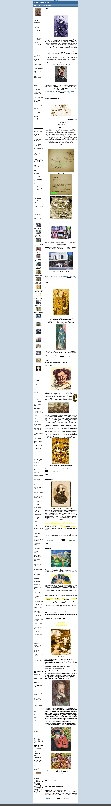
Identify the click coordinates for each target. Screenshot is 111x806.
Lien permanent (47, 540)
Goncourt (35, 786)
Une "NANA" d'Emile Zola (37, 615)
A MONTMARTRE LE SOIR (38, 387)
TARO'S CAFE (36, 211)
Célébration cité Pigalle (38, 342)
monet (59, 91)
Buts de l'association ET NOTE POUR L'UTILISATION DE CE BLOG (38, 25)
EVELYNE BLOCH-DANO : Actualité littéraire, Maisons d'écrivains (37, 77)
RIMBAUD (36, 787)
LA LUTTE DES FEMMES (37, 469)
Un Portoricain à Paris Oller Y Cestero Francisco (54, 786)
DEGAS (52, 779)
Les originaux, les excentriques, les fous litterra (56, 468)
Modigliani (62, 355)
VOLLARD (48, 779)
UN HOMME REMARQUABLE (38, 604)
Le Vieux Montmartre (37, 89)
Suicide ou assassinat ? (37, 581)
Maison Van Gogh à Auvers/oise (38, 97)
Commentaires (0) (50, 92)
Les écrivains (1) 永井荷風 (37, 514)
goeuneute (70, 276)
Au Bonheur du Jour (36, 396)
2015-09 (35, 717)
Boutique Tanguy (36, 406)
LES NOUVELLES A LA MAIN (38, 523)
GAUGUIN (36, 790)
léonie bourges (67, 276)
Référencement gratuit (53, 0)
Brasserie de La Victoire (37, 640)
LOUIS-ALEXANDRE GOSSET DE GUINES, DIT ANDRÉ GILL (56, 362)
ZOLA (40, 785)
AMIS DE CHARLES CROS (38, 131)
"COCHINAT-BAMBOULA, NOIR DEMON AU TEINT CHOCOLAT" (38, 655)
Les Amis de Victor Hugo (37, 186)
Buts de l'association (37, 408)
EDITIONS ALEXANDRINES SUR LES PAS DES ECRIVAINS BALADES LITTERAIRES (38, 160)
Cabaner (71, 468)
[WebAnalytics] (60, 0)
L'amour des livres (36, 536)
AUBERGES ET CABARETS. (38, 398)
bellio (61, 91)
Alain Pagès (36, 780)
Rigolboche (35, 579)
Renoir (66, 468)
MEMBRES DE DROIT (37, 30)
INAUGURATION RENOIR (37, 176)
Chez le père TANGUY (37, 415)
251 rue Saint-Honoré (37, 378)
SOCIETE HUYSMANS (37, 112)
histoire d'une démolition (37, 451)
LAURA (35, 183)
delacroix (63, 91)
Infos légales (35, 457)
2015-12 (35, 714)
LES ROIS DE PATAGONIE (37, 531)
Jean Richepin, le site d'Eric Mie (38, 83)
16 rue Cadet (35, 376)
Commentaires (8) (47, 798)
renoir (64, 276)
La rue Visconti (36, 85)
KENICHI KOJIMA (48, 284)
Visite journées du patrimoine (38, 634)
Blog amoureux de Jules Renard (38, 68)
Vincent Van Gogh (36, 631)
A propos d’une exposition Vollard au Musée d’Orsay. (55, 618)
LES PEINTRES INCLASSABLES (38, 528)
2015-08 (35, 719)
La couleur (35, 465)
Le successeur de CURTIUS (38, 501)
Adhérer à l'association (37, 22)
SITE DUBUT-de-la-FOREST (38, 105)
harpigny (74, 276)
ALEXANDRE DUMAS (38, 781)
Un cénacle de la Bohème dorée (38, 601)
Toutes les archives (36, 725)
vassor (37, 731)
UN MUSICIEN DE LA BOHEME (38, 607)
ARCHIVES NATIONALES (37, 757)
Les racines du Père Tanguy (38, 188)
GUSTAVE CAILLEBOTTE (51, 611)
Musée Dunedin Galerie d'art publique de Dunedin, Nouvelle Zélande (38, 196)
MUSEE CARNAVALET (37, 766)
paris (35, 784)
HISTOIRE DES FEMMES (37, 448)
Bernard (35, 693)
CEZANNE (36, 785)
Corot (39, 788)
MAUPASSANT (36, 782)
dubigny (62, 276)
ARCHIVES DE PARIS (37, 753)
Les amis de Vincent (52, 276)
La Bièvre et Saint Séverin (37, 460)
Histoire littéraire (36, 453)
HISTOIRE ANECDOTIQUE (38, 445)
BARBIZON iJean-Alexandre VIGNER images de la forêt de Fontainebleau (38, 157)
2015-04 (35, 723)
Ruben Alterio (36, 209)
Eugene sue (40, 787)
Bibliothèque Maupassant (37, 66)
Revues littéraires (36, 578)
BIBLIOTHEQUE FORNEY (37, 758)
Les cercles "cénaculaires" (37, 507)
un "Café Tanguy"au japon (37, 218)
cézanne (68, 91)
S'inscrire (39, 36)
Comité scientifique (36, 27)
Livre (34, 534)
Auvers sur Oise (36, 399)
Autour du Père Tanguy (41, 2)
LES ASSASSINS (36, 504)
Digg (72, 92)
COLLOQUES (36, 421)
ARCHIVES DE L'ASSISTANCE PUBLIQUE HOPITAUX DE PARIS (38, 751)
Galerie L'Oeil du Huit (37, 674)
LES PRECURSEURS (37, 530)
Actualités (35, 390)
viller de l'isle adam (72, 91)
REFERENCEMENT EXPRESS (38, 206)
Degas (67, 355)
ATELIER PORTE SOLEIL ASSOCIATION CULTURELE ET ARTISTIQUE (38, 148)
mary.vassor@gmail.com (38, 705)
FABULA (35, 170)
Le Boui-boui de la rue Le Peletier (38, 475)
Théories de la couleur (37, 584)
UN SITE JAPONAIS (37, 216)
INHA (34, 765)
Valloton (57, 355)
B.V (34, 698)
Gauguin (65, 355)
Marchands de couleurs (37, 548)
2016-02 (35, 711)
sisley (65, 91)
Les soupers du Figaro (37, 533)
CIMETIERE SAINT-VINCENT (38, 275)
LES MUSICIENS (36, 521)
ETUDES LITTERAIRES (37, 438)
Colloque (35, 418)
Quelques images (36, 576)
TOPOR (35, 212)
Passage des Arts (36, 682)
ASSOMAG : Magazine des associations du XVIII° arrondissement (37, 145)
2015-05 (35, 722)
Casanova (36, 783)
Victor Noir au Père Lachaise (38, 228)
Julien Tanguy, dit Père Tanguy (38, 459)
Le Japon (35, 484)
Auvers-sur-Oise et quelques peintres (52, 98)
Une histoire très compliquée (38, 623)
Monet (69, 355)
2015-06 (35, 720)
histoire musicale (36, 454)
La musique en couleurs (37, 472)
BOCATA (38, 252)
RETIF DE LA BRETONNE (37, 208)
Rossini (39, 783)
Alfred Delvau (38, 784)
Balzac (40, 789)
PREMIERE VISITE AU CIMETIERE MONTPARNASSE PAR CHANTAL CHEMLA (38, 244)
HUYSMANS (40, 786)
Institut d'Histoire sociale (37, 82)
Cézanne (72, 355)
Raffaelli (59, 355)
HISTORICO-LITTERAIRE (37, 456)
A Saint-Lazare (36, 388)
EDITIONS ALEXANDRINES (38, 298)
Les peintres (35, 527)
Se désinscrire (39, 38)
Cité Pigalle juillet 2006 (38, 327)
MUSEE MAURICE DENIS (37, 198)
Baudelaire (36, 789)
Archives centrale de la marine (38, 748)
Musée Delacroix (36, 193)
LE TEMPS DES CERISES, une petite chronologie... (38, 702)
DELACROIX (36, 791)
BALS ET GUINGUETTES (37, 401)
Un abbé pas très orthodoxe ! (38, 592)
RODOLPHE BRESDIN (38, 305)
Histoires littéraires (36, 173)
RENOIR (36, 788)
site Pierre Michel (36, 108)
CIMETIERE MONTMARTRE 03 (38, 312)
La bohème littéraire (36, 462)
